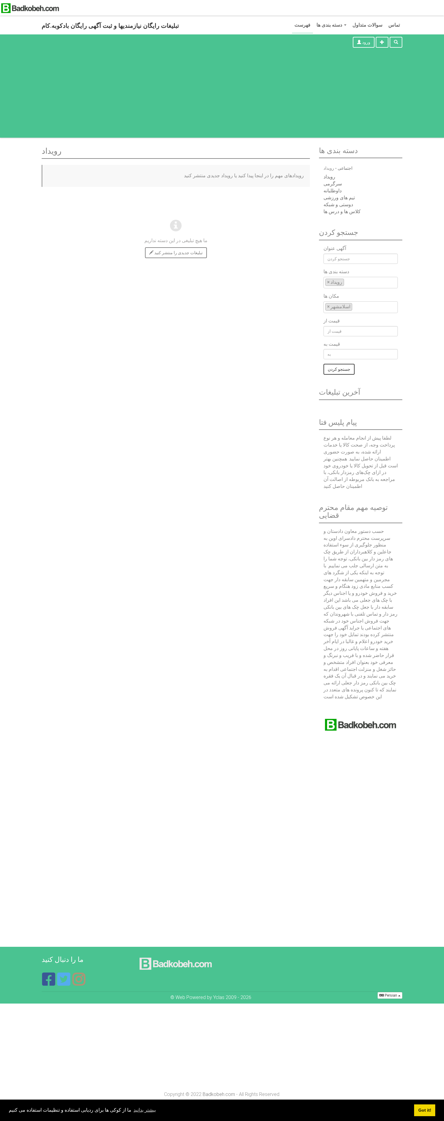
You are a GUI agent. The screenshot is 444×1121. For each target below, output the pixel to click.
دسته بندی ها (330, 25)
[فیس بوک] (49, 983)
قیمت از (331, 321)
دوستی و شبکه (338, 204)
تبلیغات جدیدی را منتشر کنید (178, 252)
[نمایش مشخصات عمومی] (79, 983)
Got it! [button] (424, 1110)
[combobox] (360, 283)
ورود (365, 42)
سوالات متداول (367, 25)
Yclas (218, 997)
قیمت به (331, 344)
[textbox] (347, 282)
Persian (391, 995)
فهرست (302, 25)
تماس (394, 25)
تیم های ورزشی (339, 197)
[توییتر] (64, 983)
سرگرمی (332, 184)
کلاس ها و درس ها (342, 211)
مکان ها (331, 296)
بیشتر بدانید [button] (145, 1110)
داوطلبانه (332, 191)
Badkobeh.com (219, 1094)
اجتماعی (345, 168)
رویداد (329, 177)
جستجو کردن (339, 369)
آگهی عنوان (334, 248)
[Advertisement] (222, 95)
